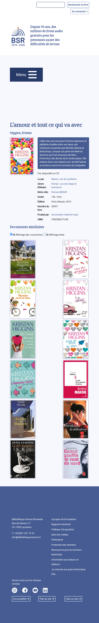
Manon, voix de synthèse (64, 179)
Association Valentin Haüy (64, 214)
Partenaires (57, 539)
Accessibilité (19, 598)
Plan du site (45, 598)
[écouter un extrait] (15, 169)
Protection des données (63, 544)
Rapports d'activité (61, 524)
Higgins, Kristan (21, 133)
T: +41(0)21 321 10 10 (23, 533)
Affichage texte (56, 234)
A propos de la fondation (63, 519)
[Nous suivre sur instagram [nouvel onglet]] (14, 590)
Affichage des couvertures (29, 234)
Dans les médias (59, 534)
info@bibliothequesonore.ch (26, 537)
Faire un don (72, 598)
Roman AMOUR (59, 192)
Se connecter (79, 11)
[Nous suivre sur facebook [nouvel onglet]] (25, 590)
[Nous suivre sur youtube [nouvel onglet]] (35, 590)
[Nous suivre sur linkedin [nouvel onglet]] (45, 590)
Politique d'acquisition (62, 529)
